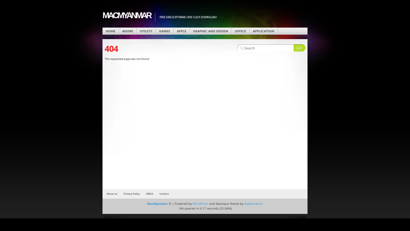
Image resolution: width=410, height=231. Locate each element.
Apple (181, 31)
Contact (164, 193)
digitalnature (253, 204)
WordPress (200, 204)
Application (263, 31)
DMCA (149, 193)
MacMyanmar (126, 15)
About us (112, 193)
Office (240, 31)
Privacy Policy (132, 193)
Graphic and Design (210, 31)
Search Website (299, 48)
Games (164, 31)
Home (110, 31)
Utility (146, 31)
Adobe (127, 31)
